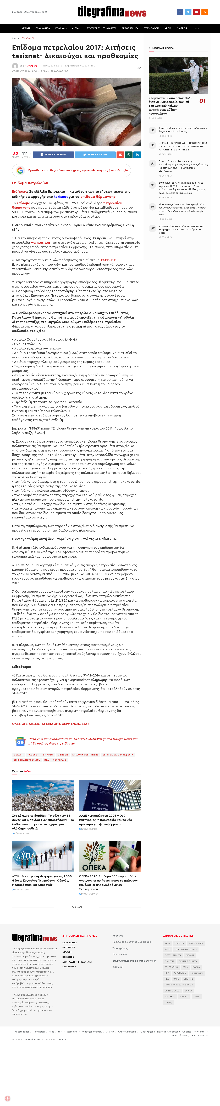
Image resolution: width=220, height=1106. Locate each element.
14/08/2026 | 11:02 (89, 829)
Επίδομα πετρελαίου (30, 183)
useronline (72, 1032)
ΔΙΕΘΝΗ (76, 28)
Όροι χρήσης (120, 948)
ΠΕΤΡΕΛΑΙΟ (60, 760)
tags (52, 1032)
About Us (118, 936)
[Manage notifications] (7, 1098)
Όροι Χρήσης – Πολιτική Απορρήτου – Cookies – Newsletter (173, 1032)
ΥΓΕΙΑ (168, 28)
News (167, 943)
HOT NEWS (68, 947)
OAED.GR (179, 943)
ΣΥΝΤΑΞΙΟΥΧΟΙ (172, 991)
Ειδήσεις (19, 191)
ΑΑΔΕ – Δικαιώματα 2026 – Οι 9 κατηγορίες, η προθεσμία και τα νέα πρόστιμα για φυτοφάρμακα (105, 820)
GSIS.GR (18, 755)
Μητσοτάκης (197, 973)
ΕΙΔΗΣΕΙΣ (62, 755)
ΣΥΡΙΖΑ (188, 991)
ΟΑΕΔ (176, 979)
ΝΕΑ (46, 760)
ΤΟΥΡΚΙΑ (184, 997)
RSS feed (118, 967)
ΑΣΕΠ (167, 949)
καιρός (168, 1002)
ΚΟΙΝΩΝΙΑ (68, 957)
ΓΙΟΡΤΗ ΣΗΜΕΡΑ (173, 955)
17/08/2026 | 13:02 (22, 833)
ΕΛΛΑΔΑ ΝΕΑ (42, 28)
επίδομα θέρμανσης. (98, 197)
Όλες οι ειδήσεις (127, 1032)
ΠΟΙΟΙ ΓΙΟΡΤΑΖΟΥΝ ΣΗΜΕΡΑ (179, 985)
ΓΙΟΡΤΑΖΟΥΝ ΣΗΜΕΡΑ (186, 949)
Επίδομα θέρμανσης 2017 (118, 755)
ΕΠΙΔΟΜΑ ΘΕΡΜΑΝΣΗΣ (85, 755)
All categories (22, 1032)
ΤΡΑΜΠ (196, 997)
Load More (76, 907)
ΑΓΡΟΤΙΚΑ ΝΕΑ (130, 28)
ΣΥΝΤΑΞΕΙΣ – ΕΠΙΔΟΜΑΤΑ (101, 28)
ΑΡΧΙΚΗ (25, 28)
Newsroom (31, 66)
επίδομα (23, 203)
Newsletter (39, 1032)
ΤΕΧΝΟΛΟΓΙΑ (151, 28)
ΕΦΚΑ (185, 967)
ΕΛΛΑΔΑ (60, 28)
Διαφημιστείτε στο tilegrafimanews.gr (134, 961)
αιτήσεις (48, 755)
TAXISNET (33, 755)
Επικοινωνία (120, 954)
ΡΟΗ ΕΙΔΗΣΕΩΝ (200, 1035)
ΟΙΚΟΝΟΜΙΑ (69, 967)
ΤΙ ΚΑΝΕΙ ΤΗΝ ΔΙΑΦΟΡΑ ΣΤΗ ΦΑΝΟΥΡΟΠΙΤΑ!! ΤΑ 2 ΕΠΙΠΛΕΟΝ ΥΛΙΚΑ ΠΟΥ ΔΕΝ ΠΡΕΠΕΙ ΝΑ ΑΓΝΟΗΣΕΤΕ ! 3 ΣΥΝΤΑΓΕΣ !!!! (183, 146)
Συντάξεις (170, 997)
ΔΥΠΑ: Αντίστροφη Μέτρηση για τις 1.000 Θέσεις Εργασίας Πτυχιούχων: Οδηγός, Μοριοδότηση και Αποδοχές (42, 880)
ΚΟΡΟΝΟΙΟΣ (180, 973)
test (60, 1032)
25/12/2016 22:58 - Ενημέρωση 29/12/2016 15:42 (69, 66)
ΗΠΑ (167, 973)
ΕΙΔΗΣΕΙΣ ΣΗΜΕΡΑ (188, 961)
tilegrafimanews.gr (35, 1039)
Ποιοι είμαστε (179, 1035)
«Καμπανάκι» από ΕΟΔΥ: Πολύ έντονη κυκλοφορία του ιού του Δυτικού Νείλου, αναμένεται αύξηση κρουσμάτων (170, 106)
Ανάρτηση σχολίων (92, 1032)
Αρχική (15, 38)
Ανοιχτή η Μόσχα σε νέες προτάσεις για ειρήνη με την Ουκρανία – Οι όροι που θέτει (181, 229)
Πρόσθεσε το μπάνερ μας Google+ (133, 942)
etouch (62, 1039)
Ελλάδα (196, 967)
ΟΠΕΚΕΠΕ (188, 979)
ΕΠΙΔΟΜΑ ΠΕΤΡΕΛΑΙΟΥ (27, 760)
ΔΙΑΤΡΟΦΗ (183, 28)
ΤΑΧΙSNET (108, 260)
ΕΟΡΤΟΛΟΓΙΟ (171, 967)
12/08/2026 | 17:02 (89, 894)
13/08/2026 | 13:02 (22, 890)
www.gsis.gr (41, 242)
